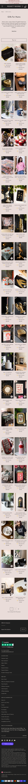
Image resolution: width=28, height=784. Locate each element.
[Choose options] (12, 60)
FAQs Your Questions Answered (7, 681)
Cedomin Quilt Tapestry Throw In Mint (7, 570)
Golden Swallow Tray (20, 290)
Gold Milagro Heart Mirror (7, 401)
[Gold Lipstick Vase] (21, 223)
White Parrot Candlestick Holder (7, 317)
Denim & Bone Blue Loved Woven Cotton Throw (7, 263)
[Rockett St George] (14, 6)
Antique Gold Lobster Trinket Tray (21, 317)
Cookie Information (5, 716)
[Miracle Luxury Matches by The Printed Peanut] (21, 474)
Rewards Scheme (4, 668)
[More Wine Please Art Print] (21, 389)
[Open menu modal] (2, 6)
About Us (3, 700)
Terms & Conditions (5, 719)
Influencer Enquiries (5, 686)
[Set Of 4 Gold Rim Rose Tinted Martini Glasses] (7, 137)
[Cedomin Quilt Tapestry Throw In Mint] (7, 559)
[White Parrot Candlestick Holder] (7, 306)
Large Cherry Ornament (20, 569)
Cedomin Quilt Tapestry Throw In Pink (7, 485)
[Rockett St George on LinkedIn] (7, 741)
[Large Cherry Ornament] (21, 559)
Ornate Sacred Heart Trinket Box (20, 598)
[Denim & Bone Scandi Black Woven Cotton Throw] (7, 417)
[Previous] (2, 2)
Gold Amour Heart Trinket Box (7, 93)
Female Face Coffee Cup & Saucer (7, 541)
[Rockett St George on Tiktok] (12, 741)
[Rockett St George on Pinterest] (10, 741)
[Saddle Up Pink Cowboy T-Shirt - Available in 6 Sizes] (21, 165)
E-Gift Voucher (7, 63)
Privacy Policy (4, 712)
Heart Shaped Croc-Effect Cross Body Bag (20, 93)
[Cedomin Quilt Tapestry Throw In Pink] (7, 474)
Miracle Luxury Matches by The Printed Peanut (21, 485)
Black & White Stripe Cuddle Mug (7, 513)
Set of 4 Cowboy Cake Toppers (21, 149)
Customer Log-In (4, 658)
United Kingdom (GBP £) (7, 772)
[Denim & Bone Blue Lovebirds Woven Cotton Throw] (7, 165)
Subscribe (25, 735)
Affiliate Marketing (5, 691)
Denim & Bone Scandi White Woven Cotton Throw (20, 64)
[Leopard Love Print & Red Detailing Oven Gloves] (7, 446)
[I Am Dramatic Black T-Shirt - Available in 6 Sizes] (21, 530)
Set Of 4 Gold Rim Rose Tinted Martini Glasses (7, 149)
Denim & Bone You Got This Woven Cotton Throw (7, 235)
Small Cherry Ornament (7, 597)
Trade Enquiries (4, 688)
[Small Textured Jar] (7, 361)
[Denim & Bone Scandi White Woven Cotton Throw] (21, 53)
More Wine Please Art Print (21, 401)
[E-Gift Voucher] (7, 53)
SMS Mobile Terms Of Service (7, 714)
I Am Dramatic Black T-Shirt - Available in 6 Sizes (21, 541)
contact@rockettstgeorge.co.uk (7, 651)
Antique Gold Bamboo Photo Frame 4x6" (21, 373)
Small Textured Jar (7, 372)
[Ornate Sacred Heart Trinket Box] (21, 587)
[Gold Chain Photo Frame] (21, 417)
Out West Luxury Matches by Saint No (7, 345)
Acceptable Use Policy (5, 721)
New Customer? (4, 660)
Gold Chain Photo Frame (20, 428)
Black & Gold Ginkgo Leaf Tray (20, 206)
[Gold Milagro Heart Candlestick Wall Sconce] (21, 502)
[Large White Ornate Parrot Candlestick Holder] (7, 194)
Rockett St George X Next (6, 672)
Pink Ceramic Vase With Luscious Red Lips (20, 458)
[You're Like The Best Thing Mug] (21, 109)
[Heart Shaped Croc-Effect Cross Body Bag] (21, 82)
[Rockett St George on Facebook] (2, 741)
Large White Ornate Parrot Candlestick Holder (7, 206)
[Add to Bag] (25, 60)
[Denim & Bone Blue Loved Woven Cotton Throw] (7, 251)
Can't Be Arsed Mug (7, 290)
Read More (14, 31)
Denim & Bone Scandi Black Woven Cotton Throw (7, 429)
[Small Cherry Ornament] (7, 587)
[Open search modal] (22, 6)
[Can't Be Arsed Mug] (7, 279)
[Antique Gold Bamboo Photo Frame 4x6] (21, 361)
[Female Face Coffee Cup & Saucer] (7, 530)
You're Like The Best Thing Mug (20, 121)
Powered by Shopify (4, 776)
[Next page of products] (18, 609)
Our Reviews (3, 709)
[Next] (25, 2)
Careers (2, 705)
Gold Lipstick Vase (20, 234)
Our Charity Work (4, 707)
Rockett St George (10, 774)
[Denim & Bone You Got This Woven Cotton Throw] (7, 223)
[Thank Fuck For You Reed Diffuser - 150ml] (7, 109)
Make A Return (4, 663)
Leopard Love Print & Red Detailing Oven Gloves (7, 458)
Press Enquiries (4, 684)
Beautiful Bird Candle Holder (20, 263)
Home (2, 11)
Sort (15, 40)
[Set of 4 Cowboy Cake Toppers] (21, 137)
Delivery (3, 665)
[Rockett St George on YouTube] (15, 741)
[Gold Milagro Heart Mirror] (7, 389)
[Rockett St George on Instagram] (5, 741)
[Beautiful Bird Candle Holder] (21, 251)
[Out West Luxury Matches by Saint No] (7, 334)
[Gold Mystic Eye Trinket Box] (21, 334)
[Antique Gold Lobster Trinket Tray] (21, 306)
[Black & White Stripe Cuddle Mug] (7, 502)
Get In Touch (4, 679)
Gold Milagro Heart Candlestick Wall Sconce (20, 513)
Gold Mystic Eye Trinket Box (20, 345)
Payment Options (4, 670)
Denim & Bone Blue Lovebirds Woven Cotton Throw (7, 177)
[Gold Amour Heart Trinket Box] (7, 82)
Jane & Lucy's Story (5, 702)
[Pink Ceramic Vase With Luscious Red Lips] (21, 446)
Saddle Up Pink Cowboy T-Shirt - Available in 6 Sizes (20, 177)
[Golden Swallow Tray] (21, 279)
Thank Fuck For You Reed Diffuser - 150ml (7, 121)
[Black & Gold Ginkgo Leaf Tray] (21, 194)
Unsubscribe (3, 693)
